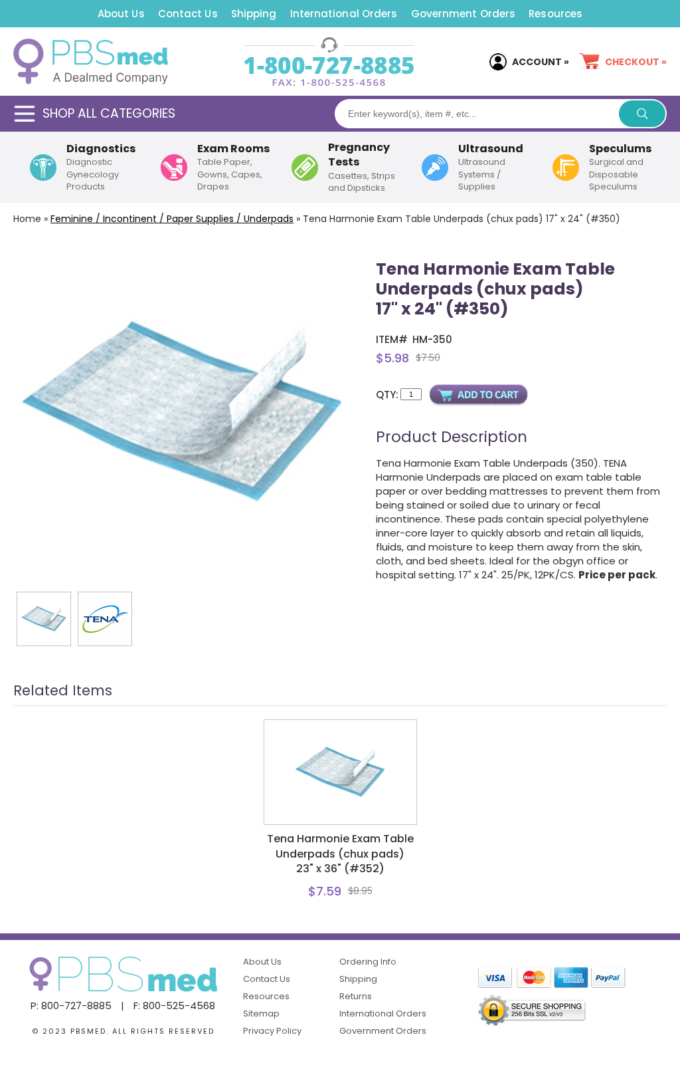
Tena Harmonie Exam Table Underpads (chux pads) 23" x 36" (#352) (340, 854)
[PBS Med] (90, 62)
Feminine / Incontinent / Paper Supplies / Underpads (172, 218)
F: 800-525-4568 (174, 1005)
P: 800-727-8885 (71, 1005)
